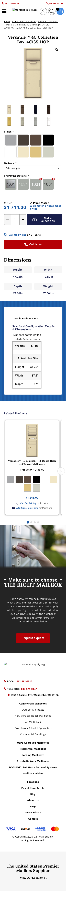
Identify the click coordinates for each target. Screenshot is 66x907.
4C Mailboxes (33, 722)
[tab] (28, 522)
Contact (33, 818)
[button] (57, 50)
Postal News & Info (33, 788)
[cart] (60, 11)
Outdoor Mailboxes (33, 709)
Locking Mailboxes (33, 755)
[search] (52, 11)
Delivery (10, 163)
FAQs (33, 806)
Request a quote (33, 638)
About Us (33, 800)
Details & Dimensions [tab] (26, 318)
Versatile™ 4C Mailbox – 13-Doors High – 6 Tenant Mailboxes (32, 462)
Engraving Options (16, 175)
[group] (32, 467)
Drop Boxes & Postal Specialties (33, 728)
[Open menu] (4, 11)
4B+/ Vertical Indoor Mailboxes (33, 715)
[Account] (43, 11)
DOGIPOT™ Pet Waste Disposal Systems (33, 767)
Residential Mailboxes (33, 748)
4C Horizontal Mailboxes (24, 21)
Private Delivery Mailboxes (33, 761)
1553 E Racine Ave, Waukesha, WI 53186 (34, 695)
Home (7, 21)
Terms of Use (33, 812)
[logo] (25, 11)
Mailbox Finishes (33, 773)
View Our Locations (32, 877)
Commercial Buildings (33, 734)
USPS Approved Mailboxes (33, 742)
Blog (33, 794)
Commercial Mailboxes (33, 703)
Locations (33, 781)
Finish (9, 131)
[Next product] (61, 471)
